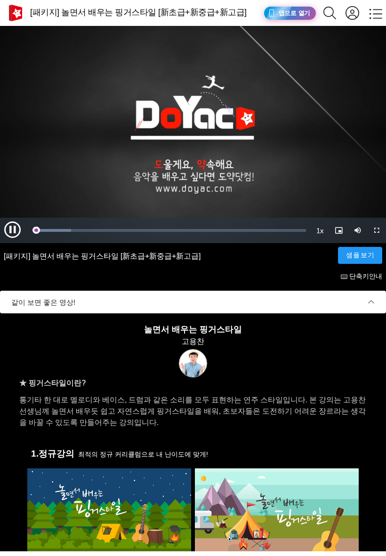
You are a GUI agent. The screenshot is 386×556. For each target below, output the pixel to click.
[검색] (334, 13)
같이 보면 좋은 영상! (43, 302)
